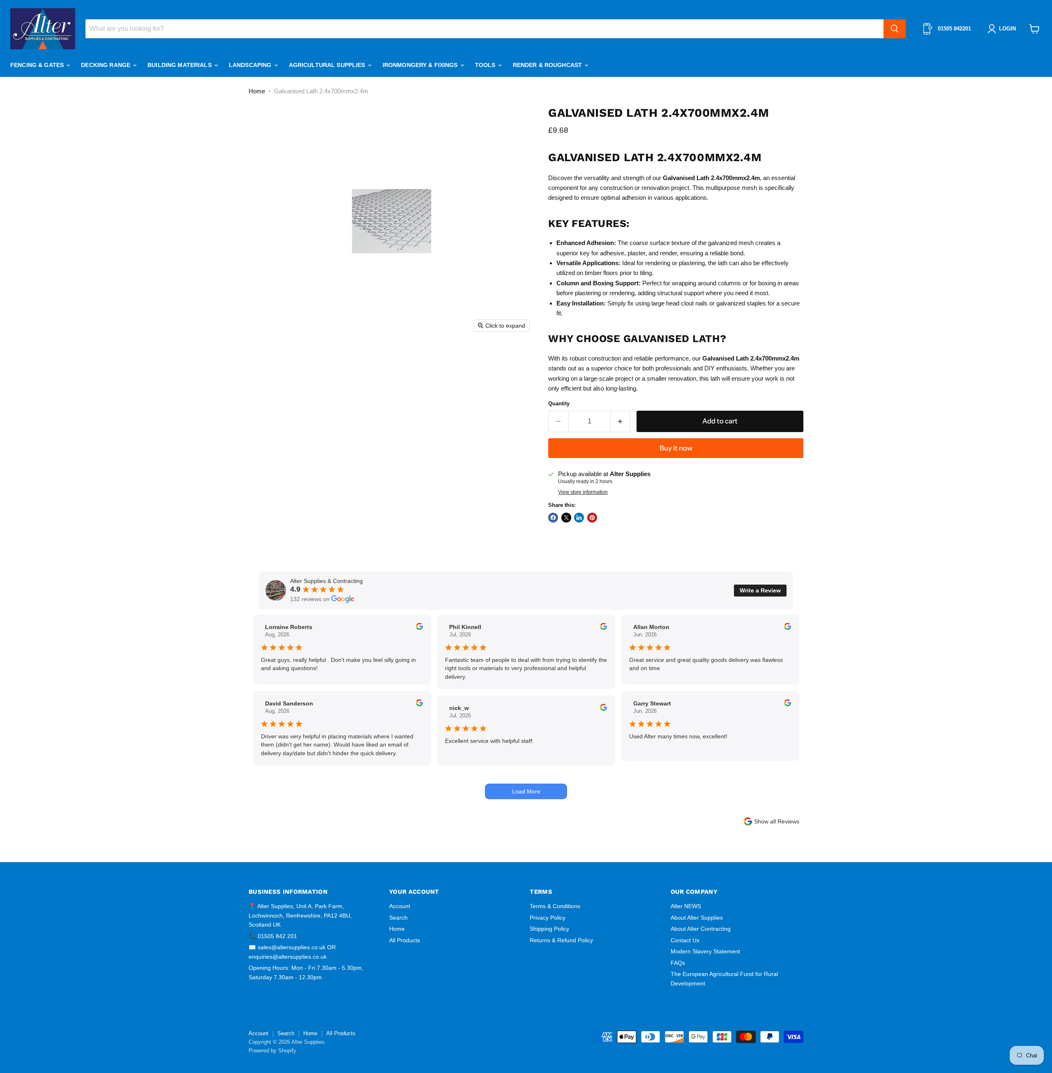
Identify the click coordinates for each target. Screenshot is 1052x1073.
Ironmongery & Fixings (421, 65)
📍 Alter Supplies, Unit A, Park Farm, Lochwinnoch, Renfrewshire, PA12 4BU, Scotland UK (300, 915)
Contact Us (685, 940)
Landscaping (251, 65)
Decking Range (106, 65)
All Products (404, 940)
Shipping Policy (549, 928)
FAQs (678, 963)
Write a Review (760, 590)
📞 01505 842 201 (273, 936)
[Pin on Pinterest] (592, 518)
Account (399, 906)
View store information (583, 492)
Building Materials (180, 65)
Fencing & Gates (37, 65)
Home (257, 91)
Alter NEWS (686, 906)
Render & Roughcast (548, 65)
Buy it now (676, 448)
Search (398, 917)
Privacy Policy (547, 917)
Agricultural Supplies (328, 65)
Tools (486, 65)
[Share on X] (566, 518)
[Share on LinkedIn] (579, 518)
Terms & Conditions (555, 906)
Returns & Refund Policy (561, 940)
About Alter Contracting (701, 928)
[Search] (895, 28)
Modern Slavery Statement (705, 951)
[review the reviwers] (419, 627)
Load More (526, 791)
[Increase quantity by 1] (621, 421)
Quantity (559, 403)
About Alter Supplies (697, 917)
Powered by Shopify (272, 1051)
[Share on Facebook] (553, 518)
